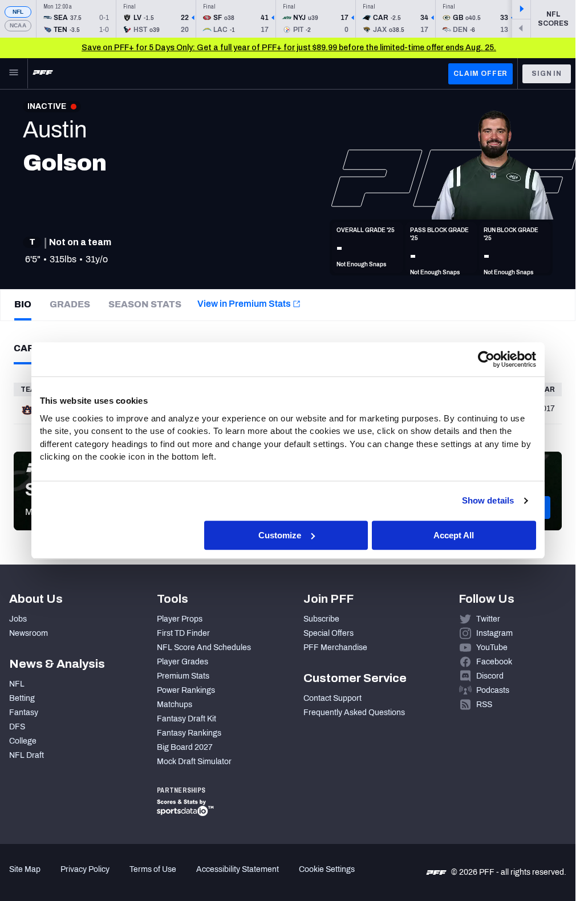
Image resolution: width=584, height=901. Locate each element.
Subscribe (321, 619)
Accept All (453, 535)
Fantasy (23, 712)
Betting (22, 698)
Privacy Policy (85, 869)
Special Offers (328, 633)
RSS (484, 704)
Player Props (179, 619)
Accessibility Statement (237, 869)
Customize (279, 535)
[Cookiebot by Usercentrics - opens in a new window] (486, 359)
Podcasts (492, 690)
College (22, 741)
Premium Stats (183, 676)
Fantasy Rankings (189, 733)
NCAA (18, 25)
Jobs (18, 619)
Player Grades (182, 662)
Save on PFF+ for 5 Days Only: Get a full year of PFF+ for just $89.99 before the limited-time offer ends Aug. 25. (289, 47)
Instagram (494, 633)
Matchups (174, 704)
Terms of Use (152, 869)
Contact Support (332, 698)
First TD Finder (183, 633)
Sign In (547, 74)
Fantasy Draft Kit (186, 719)
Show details (488, 500)
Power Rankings (186, 690)
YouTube (492, 647)
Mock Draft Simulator (194, 761)
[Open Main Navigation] (14, 73)
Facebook (494, 662)
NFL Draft (26, 755)
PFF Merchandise (335, 647)
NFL (18, 12)
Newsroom (28, 633)
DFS (17, 727)
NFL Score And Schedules (204, 647)
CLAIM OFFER (480, 74)
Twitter (488, 619)
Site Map (24, 869)
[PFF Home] (43, 73)
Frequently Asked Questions (354, 712)
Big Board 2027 (185, 747)
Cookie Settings (327, 869)
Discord (490, 676)
